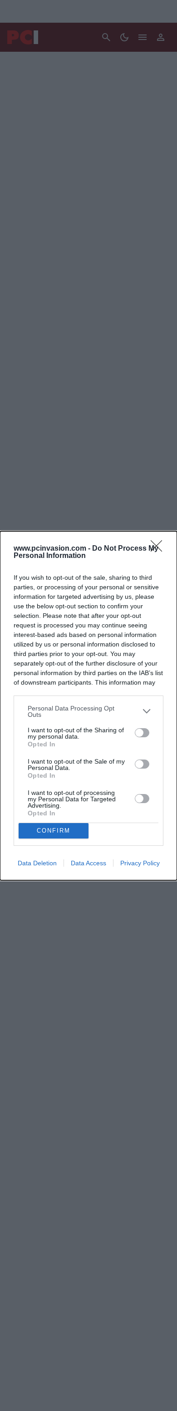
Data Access (88, 863)
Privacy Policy (140, 863)
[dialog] (88, 705)
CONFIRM (53, 830)
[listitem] (88, 711)
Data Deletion (37, 863)
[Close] (159, 548)
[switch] (142, 732)
